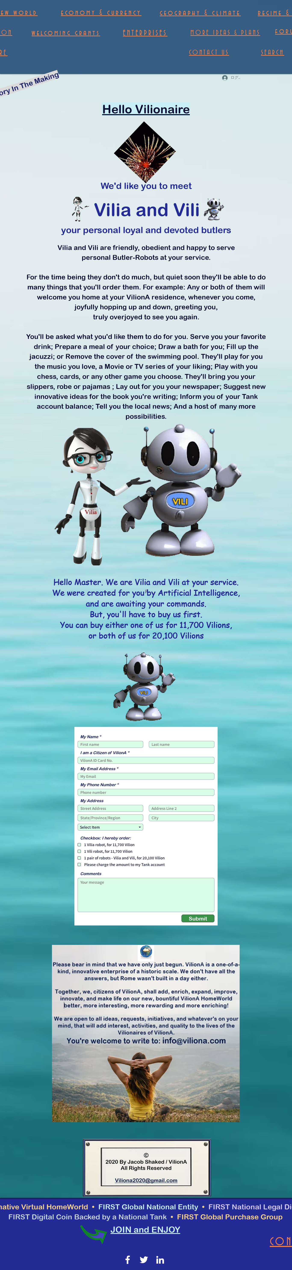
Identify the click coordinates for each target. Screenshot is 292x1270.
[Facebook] (127, 1259)
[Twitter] (143, 1259)
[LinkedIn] (160, 1259)
